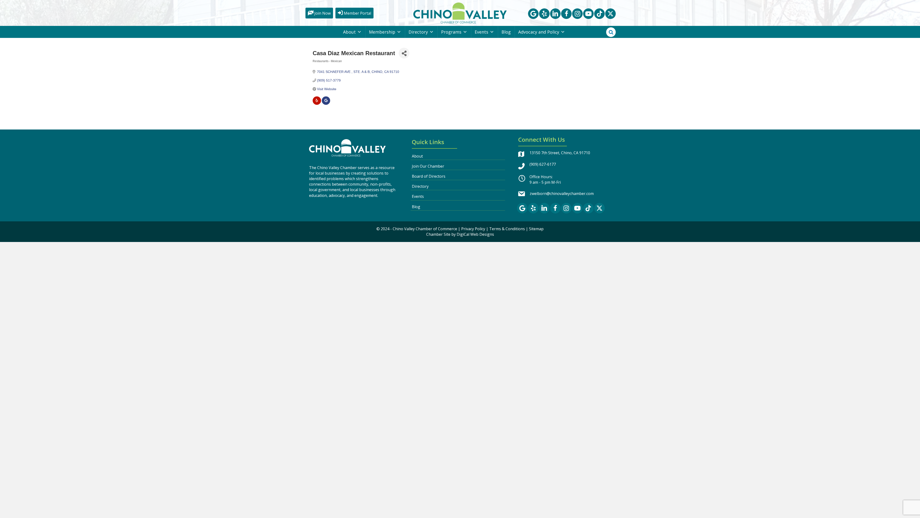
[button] (533, 13)
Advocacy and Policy (538, 32)
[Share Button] (404, 53)
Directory (418, 32)
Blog (506, 32)
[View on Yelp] (317, 104)
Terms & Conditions (507, 228)
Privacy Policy (473, 228)
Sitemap (536, 228)
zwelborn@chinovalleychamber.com (562, 193)
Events (481, 32)
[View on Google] (326, 104)
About (349, 32)
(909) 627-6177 (542, 164)
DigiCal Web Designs (475, 234)
